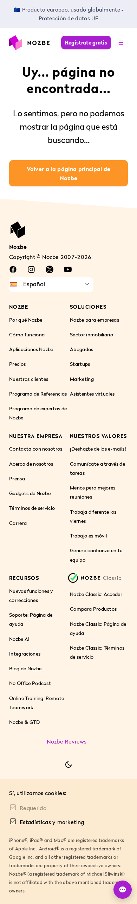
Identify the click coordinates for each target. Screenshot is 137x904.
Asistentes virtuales (92, 394)
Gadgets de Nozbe (30, 493)
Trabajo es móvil (88, 536)
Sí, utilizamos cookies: (37, 792)
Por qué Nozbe (25, 320)
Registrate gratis (86, 42)
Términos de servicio (32, 508)
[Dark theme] (68, 764)
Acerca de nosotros (31, 464)
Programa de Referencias (38, 394)
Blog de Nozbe (25, 668)
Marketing (82, 379)
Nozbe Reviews (67, 741)
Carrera (18, 523)
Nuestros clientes (28, 379)
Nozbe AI (19, 639)
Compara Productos (93, 609)
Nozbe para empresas (94, 320)
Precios (17, 364)
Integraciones (24, 654)
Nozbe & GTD (24, 722)
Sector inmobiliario (91, 334)
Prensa (17, 478)
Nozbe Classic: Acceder (96, 594)
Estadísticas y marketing (52, 822)
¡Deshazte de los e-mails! (98, 449)
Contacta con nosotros (36, 449)
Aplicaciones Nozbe (31, 349)
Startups (80, 364)
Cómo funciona (27, 334)
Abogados (81, 349)
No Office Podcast (30, 683)
